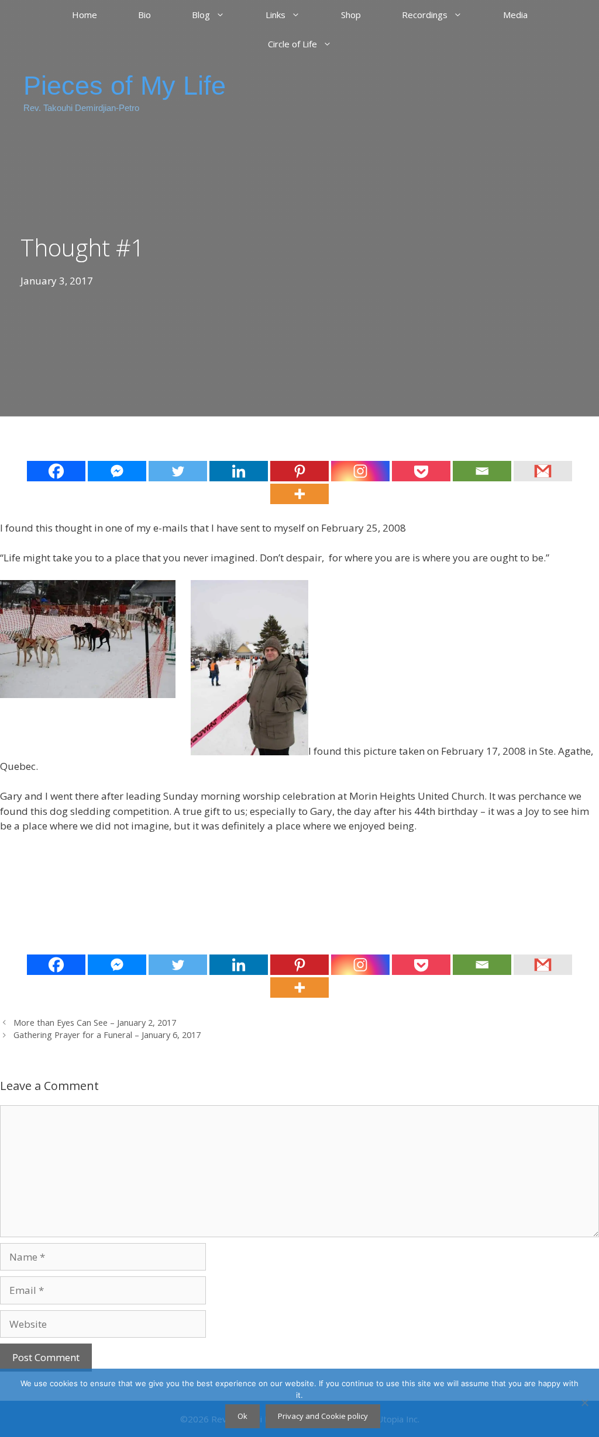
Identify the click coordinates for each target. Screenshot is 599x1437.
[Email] (482, 471)
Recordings (424, 14)
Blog (201, 14)
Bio (144, 14)
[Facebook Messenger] (117, 471)
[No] (584, 1402)
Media (515, 14)
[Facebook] (56, 471)
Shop (351, 14)
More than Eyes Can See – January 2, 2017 (94, 1022)
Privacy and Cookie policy (323, 1416)
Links (275, 14)
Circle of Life (292, 44)
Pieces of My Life (124, 85)
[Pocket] (421, 471)
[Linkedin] (238, 471)
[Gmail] (543, 471)
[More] (299, 494)
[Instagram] (360, 471)
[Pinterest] (299, 471)
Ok (242, 1416)
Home (84, 14)
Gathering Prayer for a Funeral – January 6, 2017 (107, 1034)
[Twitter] (178, 471)
